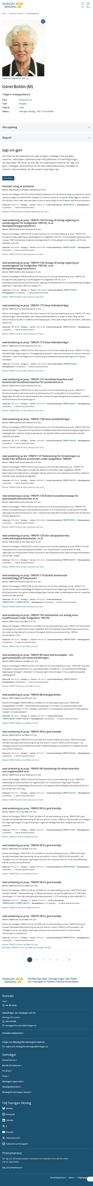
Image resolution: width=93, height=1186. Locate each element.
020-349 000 (11, 1021)
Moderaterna (25, 99)
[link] (22, 959)
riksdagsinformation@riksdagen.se (20, 1025)
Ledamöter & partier (16, 13)
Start (4, 13)
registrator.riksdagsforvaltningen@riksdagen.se (26, 1046)
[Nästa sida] (69, 959)
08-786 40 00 (11, 1005)
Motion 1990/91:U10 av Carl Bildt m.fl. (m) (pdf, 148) (28, 947)
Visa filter (8, 178)
